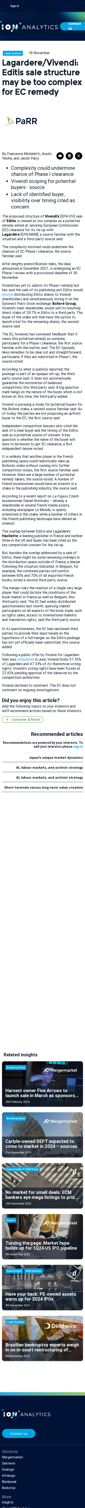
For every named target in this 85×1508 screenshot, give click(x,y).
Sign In (14, 6)
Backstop (8, 1488)
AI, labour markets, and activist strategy (49, 767)
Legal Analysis (13, 53)
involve (7, 294)
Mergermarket (12, 1457)
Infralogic (8, 1476)
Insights (7, 1502)
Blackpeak (9, 1482)
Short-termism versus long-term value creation (43, 787)
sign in (78, 746)
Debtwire (8, 1463)
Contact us (18, 1433)
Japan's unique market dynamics (56, 757)
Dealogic (8, 1469)
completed (25, 659)
